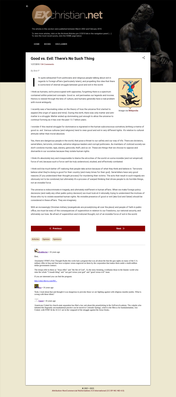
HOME (37, 44)
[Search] (148, 7)
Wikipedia (133, 110)
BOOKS (47, 44)
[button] (143, 58)
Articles (35, 239)
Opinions (57, 239)
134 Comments (47, 64)
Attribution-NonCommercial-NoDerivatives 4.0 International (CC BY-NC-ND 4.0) (88, 391)
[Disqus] (88, 280)
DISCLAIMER (61, 44)
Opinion (46, 239)
